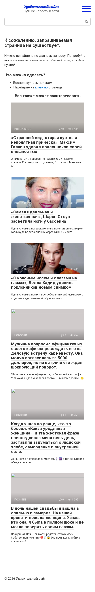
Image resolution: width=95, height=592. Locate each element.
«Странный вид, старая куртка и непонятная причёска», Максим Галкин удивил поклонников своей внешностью (46, 144)
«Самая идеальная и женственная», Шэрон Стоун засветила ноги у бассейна (40, 216)
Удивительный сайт (41, 6)
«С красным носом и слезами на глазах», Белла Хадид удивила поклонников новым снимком (44, 282)
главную (41, 87)
